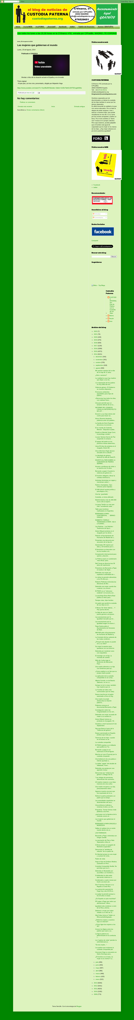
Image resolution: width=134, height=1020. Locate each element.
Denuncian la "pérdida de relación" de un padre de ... (105, 850)
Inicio (18, 27)
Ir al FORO (40, 27)
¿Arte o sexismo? (101, 375)
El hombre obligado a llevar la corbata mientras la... (105, 476)
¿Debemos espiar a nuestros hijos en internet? (105, 920)
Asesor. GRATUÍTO (105, 27)
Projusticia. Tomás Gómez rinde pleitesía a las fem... (105, 810)
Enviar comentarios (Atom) (35, 110)
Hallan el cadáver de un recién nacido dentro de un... (105, 829)
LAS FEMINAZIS (100, 833)
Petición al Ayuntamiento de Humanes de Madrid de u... (105, 536)
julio (97, 962)
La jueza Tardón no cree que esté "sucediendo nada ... (104, 505)
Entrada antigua (79, 106)
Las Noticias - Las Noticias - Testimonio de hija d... (104, 527)
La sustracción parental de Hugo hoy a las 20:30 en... (104, 890)
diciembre (99, 356)
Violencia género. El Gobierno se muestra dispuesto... (105, 388)
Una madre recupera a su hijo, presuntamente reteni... (105, 787)
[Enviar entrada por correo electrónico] (38, 92)
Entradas (97, 214)
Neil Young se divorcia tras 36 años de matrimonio (105, 564)
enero (98, 979)
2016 (96, 348)
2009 (96, 994)
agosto (98, 368)
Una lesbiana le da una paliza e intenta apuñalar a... (105, 760)
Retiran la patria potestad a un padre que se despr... (105, 796)
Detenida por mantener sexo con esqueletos (104, 652)
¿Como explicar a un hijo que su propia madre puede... (106, 672)
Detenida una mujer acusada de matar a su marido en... (106, 715)
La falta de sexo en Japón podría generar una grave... (105, 613)
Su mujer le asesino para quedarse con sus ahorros (104, 647)
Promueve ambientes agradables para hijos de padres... (104, 393)
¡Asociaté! (51, 27)
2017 (96, 345)
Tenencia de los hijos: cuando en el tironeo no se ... (105, 738)
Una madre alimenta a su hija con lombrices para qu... (105, 667)
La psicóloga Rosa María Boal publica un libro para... (105, 596)
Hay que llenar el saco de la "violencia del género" (104, 729)
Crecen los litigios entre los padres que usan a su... (104, 930)
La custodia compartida (103, 742)
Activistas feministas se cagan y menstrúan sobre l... (105, 481)
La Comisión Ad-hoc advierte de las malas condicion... (105, 638)
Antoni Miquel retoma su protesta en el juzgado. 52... (105, 720)
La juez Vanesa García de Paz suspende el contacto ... (105, 438)
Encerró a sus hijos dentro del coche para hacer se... (105, 415)
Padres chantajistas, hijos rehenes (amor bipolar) (103, 485)
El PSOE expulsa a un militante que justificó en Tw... (105, 746)
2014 (96, 354)
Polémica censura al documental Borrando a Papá (105, 706)
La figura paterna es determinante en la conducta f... (105, 935)
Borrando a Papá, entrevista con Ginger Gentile (106, 836)
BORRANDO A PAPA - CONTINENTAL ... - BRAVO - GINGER (105, 515)
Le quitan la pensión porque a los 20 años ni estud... (105, 895)
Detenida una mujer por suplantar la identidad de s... (105, 573)
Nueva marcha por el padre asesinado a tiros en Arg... (104, 695)
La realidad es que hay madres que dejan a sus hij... (105, 379)
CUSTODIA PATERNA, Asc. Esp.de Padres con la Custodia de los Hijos (113, 305)
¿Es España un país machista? (105, 898)
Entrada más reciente (25, 106)
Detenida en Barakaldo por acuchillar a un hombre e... (105, 871)
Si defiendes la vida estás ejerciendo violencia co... (104, 876)
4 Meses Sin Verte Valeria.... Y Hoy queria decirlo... (105, 608)
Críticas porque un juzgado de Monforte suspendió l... (105, 845)
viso (111, 321)
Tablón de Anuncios (86, 27)
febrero (98, 976)
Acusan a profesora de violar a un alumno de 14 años (105, 467)
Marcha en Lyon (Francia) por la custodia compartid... (106, 755)
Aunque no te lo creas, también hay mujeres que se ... (105, 686)
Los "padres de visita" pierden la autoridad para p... (106, 941)
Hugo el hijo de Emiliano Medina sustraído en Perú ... (106, 862)
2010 (96, 991)
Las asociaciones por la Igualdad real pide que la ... (105, 618)
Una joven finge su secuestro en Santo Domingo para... (106, 953)
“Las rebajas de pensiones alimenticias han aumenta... (105, 778)
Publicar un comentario (27, 102)
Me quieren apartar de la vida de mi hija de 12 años (105, 371)
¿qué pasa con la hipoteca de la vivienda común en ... (106, 815)
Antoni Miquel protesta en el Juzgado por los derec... (104, 532)
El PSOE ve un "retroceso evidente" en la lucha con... (105, 592)
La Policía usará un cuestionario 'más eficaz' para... (106, 559)
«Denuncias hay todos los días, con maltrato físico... (105, 399)
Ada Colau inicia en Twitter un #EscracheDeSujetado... (105, 916)
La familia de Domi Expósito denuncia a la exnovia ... (104, 424)
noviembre (99, 359)
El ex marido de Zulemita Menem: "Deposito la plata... (105, 428)
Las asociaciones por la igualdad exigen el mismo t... (105, 622)
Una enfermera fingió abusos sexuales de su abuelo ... (105, 451)
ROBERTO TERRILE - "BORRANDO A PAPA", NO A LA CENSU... (105, 521)
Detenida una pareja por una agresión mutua (104, 769)
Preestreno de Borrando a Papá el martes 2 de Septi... (105, 569)
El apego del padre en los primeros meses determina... (105, 442)
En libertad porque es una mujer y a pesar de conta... (106, 855)
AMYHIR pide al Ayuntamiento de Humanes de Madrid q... (105, 633)
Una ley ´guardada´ (101, 494)
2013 (96, 983)
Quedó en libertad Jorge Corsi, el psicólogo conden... (105, 433)
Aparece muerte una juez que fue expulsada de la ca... (105, 792)
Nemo (112, 315)
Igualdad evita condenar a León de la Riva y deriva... (105, 907)
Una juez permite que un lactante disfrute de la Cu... (105, 404)
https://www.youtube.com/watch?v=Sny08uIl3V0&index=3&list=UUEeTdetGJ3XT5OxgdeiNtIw (49, 88)
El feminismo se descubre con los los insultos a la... (105, 550)
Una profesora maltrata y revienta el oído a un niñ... (104, 806)
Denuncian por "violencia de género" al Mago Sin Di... (104, 773)
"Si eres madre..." (101, 945)
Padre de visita (100, 859)
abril (97, 971)
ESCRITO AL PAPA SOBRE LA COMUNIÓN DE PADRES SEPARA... (105, 461)
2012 (96, 986)
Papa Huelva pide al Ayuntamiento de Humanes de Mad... (105, 628)
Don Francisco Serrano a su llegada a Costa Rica (104, 885)
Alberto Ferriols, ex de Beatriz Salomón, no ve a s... (105, 681)
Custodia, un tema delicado (104, 497)
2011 (95, 988)
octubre (98, 362)
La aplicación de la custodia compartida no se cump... (104, 677)
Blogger (78, 1006)
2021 (96, 334)
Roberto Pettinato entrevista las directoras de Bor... (105, 582)
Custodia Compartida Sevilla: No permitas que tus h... (106, 867)
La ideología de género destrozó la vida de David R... (105, 456)
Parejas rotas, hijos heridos (104, 600)
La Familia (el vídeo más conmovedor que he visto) (104, 690)
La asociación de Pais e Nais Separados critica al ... (104, 841)
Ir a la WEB (28, 27)
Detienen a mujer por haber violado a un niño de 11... (104, 911)
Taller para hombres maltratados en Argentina (104, 510)
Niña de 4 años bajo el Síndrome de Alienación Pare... (104, 662)
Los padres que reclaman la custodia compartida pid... (104, 948)
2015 (96, 351)
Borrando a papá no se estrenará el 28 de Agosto (104, 750)
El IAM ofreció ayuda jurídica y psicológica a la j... (105, 490)
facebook (62, 27)
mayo (98, 968)
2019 (96, 340)
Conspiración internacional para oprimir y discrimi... (105, 555)
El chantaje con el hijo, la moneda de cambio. (103, 656)
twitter (72, 27)
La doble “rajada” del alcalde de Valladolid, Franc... (105, 764)
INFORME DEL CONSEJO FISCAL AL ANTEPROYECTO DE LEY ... (105, 409)
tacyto (112, 318)
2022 (96, 331)
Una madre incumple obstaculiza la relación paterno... (103, 700)
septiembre (100, 365)
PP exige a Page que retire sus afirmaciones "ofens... (105, 902)
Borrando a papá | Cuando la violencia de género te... (105, 472)
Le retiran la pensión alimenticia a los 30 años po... (105, 578)
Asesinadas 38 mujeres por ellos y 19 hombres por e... (105, 545)
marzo (98, 973)
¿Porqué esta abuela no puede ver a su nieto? (105, 642)
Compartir (95, 240)
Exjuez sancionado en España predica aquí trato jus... (105, 734)
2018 (96, 343)
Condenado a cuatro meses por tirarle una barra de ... (105, 881)
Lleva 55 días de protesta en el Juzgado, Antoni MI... (105, 447)
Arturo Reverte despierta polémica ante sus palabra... (105, 419)
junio (97, 965)
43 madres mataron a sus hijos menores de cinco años (105, 783)
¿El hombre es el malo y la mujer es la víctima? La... (104, 957)
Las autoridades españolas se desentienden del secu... (105, 801)
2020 (96, 337)
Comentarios (98, 217)
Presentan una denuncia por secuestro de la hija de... (104, 541)
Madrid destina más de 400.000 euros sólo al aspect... (105, 500)
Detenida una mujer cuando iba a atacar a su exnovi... (105, 587)
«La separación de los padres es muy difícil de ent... (105, 383)
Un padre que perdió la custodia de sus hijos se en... (106, 604)
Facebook (96, 185)
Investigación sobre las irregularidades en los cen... (105, 711)
